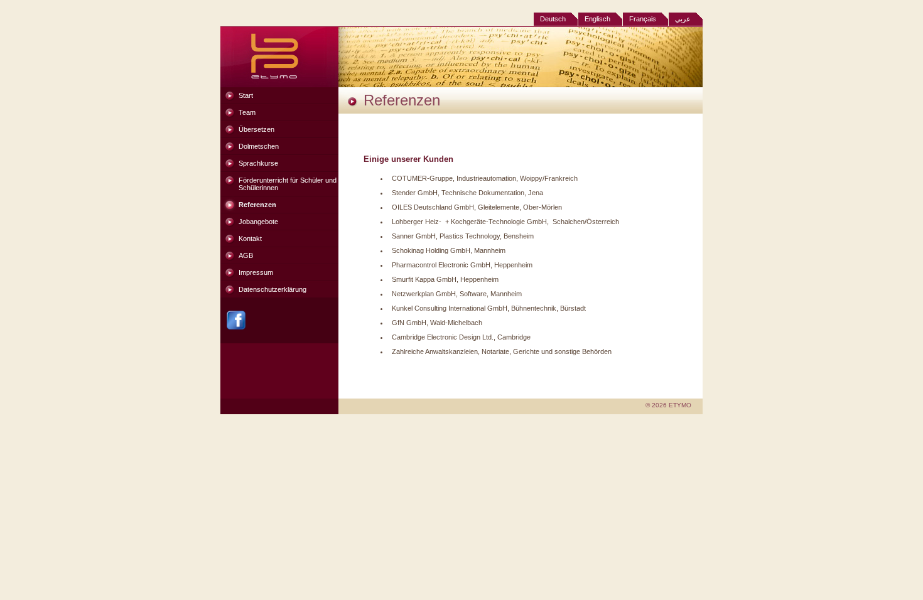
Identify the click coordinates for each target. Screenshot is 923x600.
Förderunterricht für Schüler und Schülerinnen (288, 183)
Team (247, 112)
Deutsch (553, 19)
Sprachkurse (258, 163)
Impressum (256, 272)
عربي (683, 19)
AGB (246, 255)
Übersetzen (256, 129)
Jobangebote (258, 221)
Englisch (597, 19)
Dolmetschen (259, 146)
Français (642, 19)
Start (246, 95)
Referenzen (257, 204)
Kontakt (250, 238)
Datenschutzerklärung (272, 289)
